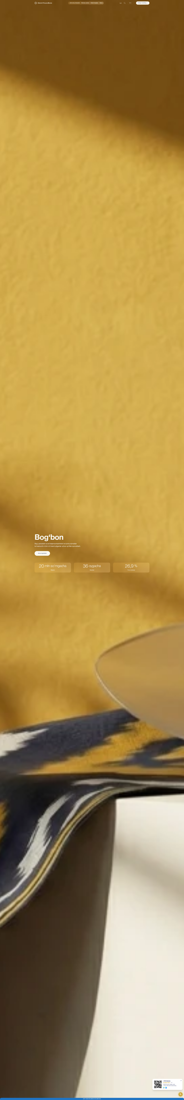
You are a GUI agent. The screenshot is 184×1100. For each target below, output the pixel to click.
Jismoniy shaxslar (75, 3)
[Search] (124, 3)
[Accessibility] (120, 3)
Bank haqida (94, 3)
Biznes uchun (85, 3)
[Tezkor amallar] (181, 1094)
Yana (101, 3)
